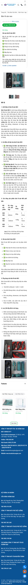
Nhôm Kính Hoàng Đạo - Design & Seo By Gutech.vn (13, 582)
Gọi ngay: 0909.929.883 (9, 25)
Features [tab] (4, 384)
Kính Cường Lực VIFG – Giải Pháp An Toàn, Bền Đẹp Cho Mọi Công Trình (7, 409)
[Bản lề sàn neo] (14, 80)
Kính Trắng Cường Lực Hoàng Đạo (20, 409)
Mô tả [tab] (3, 102)
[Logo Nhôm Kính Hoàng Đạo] (10, 5)
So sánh (5, 65)
